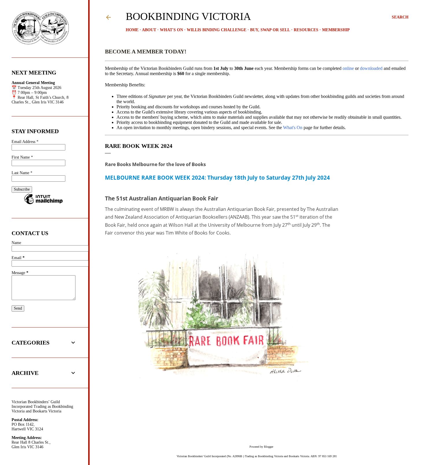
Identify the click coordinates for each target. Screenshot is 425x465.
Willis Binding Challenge (216, 30)
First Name (22, 157)
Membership (336, 30)
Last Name (22, 173)
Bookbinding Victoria (188, 16)
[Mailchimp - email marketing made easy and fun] (43, 204)
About (149, 30)
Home (132, 30)
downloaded (371, 68)
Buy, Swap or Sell (270, 30)
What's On (171, 30)
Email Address (25, 142)
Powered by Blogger (261, 446)
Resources (306, 30)
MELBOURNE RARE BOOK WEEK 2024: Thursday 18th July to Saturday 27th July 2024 (217, 177)
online (348, 68)
